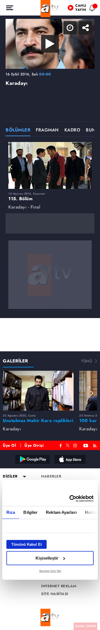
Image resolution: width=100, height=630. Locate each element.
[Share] (91, 9)
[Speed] (75, 9)
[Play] (50, 315)
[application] (50, 315)
